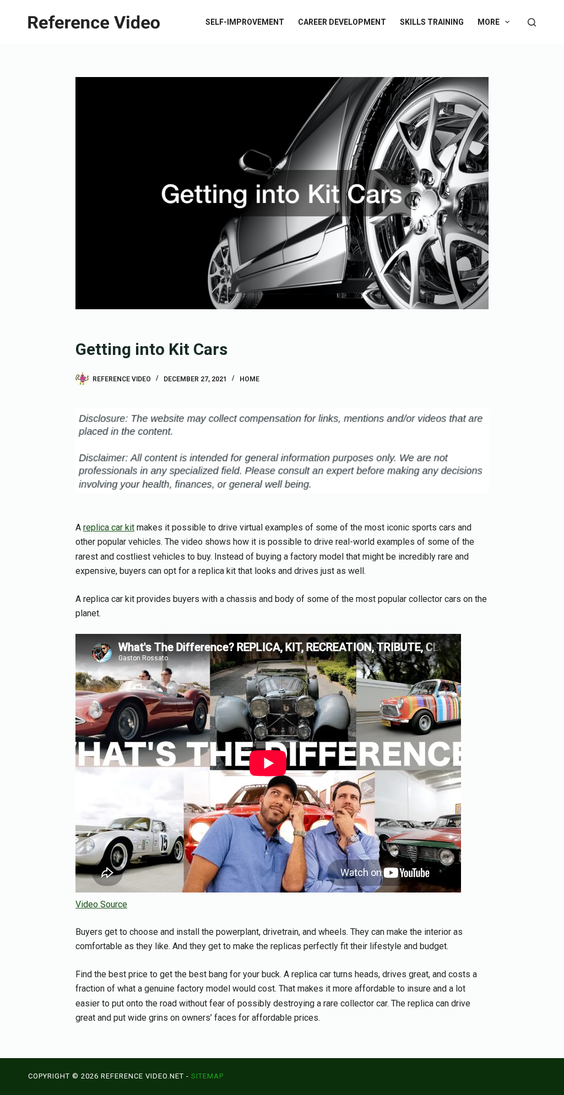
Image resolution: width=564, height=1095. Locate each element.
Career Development (342, 22)
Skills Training (432, 22)
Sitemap (207, 1076)
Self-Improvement (244, 22)
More (489, 22)
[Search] (532, 22)
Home (249, 379)
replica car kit (108, 527)
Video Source (101, 904)
